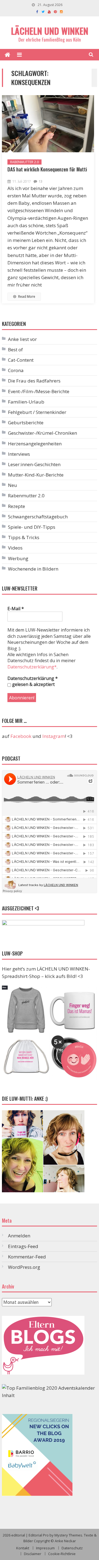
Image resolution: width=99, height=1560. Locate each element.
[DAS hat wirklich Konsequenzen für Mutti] (48, 124)
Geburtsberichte (25, 422)
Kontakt (22, 1548)
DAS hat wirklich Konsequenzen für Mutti (47, 169)
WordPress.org (24, 1267)
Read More (26, 296)
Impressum (45, 1548)
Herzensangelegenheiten (35, 443)
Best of (15, 349)
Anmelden (19, 1235)
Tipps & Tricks (23, 537)
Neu (12, 485)
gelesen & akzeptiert (33, 684)
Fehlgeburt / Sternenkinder (37, 412)
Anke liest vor (22, 339)
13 (40, 181)
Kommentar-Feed (27, 1257)
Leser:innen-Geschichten (34, 464)
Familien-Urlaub (26, 402)
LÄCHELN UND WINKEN (49, 30)
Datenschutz (72, 1548)
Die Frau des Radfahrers (34, 381)
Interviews (19, 454)
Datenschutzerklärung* (32, 667)
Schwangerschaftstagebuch (38, 516)
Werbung (18, 558)
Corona (16, 370)
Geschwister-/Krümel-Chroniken (42, 433)
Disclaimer (32, 1553)
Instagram (53, 736)
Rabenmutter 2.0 (24, 162)
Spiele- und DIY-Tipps (31, 527)
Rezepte (16, 506)
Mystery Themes (68, 1535)
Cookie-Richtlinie (62, 1553)
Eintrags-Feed (23, 1246)
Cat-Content (21, 360)
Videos (15, 548)
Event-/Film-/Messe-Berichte (38, 391)
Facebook (20, 736)
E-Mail (15, 609)
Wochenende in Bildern (33, 569)
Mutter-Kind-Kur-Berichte (36, 475)
